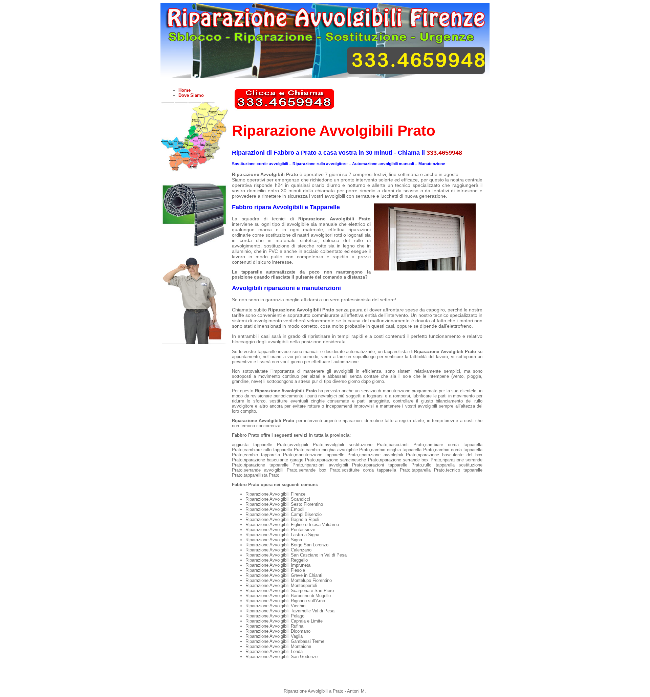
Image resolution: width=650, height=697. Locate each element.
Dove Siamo (191, 95)
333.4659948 (444, 152)
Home (184, 90)
